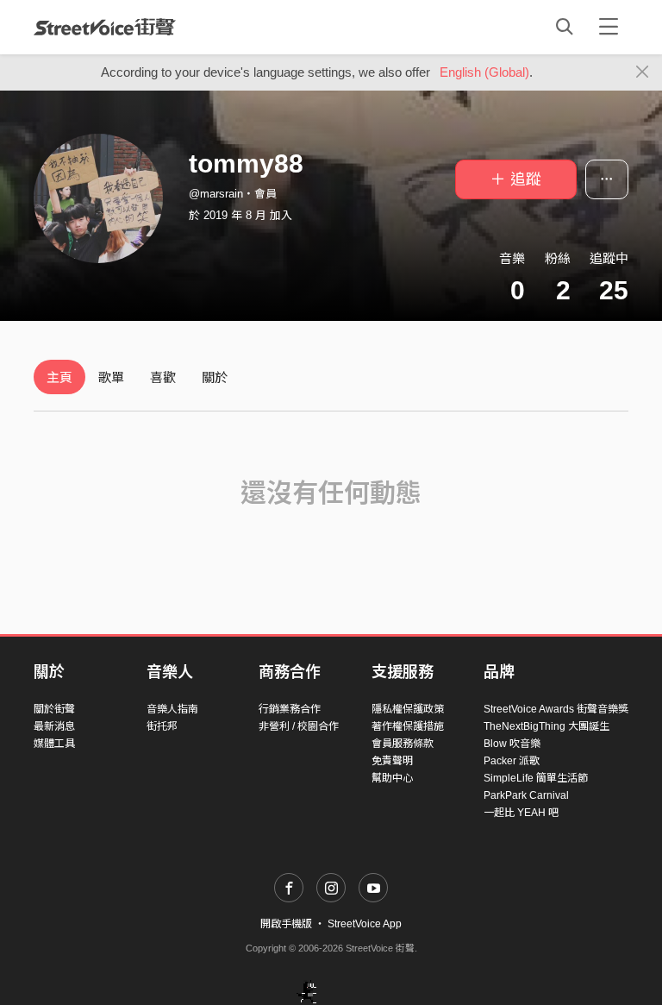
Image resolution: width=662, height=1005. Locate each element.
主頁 (59, 377)
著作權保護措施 (408, 726)
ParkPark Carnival (526, 795)
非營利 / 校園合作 (299, 726)
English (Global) (484, 72)
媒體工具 (54, 744)
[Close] (642, 72)
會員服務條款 (403, 744)
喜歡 (163, 377)
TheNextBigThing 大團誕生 (546, 726)
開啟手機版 (286, 924)
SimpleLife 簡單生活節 (536, 778)
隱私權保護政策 (408, 709)
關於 (215, 377)
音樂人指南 (172, 709)
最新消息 (54, 726)
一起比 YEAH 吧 (521, 813)
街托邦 (162, 726)
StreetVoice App (365, 924)
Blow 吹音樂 (512, 744)
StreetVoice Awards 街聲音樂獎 (556, 709)
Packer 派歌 (512, 761)
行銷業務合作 (290, 709)
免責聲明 (392, 761)
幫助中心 (392, 778)
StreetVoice (105, 26)
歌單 (111, 377)
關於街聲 (54, 709)
